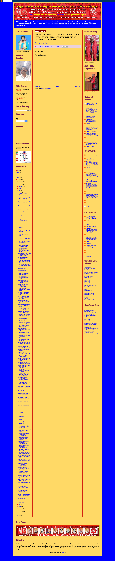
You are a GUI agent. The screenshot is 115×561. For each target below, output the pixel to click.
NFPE (87, 252)
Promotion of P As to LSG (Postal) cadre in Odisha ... (24, 343)
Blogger (63, 552)
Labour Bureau (87, 286)
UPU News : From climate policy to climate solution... (24, 415)
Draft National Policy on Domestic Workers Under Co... (24, 265)
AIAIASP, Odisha (89, 172)
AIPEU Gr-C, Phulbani (91, 133)
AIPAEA (87, 220)
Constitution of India (89, 294)
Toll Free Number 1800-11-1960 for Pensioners (24, 480)
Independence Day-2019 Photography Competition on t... (23, 434)
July (20, 190)
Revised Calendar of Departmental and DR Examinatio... (23, 468)
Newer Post (37, 86)
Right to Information (89, 293)
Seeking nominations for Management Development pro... (23, 442)
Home (57, 86)
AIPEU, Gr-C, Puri (90, 146)
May (20, 504)
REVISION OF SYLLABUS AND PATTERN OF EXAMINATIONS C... (23, 383)
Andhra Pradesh (89, 167)
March (20, 508)
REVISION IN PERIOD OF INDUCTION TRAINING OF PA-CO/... (23, 297)
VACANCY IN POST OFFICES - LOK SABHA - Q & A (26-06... (24, 241)
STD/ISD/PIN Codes (88, 276)
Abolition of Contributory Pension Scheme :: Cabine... (24, 359)
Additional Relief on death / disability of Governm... (24, 363)
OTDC (85, 291)
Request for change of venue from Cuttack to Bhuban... (23, 301)
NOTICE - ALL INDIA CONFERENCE (22, 356)
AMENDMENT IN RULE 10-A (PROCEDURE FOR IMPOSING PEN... (24, 254)
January (20, 511)
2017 (18, 515)
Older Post (77, 86)
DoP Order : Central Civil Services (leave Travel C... (23, 211)
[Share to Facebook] (66, 47)
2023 (18, 172)
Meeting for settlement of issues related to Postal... (24, 411)
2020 (18, 177)
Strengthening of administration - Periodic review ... (24, 289)
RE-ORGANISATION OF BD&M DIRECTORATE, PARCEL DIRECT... (23, 407)
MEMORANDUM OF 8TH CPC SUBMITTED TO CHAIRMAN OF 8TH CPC (92, 255)
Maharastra (88, 183)
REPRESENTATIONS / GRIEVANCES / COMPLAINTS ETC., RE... (24, 491)
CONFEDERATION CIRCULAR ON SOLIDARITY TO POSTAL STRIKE (92, 223)
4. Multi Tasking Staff (89, 314)
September (21, 186)
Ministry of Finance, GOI (90, 284)
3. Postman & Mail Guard (90, 312)
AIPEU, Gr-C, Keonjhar (91, 131)
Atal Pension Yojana (22, 270)
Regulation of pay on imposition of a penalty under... (24, 230)
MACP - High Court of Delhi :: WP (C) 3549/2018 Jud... (24, 234)
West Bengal (89, 158)
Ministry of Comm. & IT (89, 268)
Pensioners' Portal (88, 295)
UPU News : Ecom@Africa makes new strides (24, 323)
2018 (18, 514)
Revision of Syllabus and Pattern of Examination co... (24, 207)
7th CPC (86, 298)
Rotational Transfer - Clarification (23, 258)
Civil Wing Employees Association (91, 246)
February (21, 509)
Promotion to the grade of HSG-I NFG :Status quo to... (24, 261)
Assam (87, 200)
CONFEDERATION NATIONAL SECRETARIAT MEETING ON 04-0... (24, 500)
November (21, 182)
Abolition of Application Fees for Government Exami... (23, 226)
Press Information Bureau (90, 301)
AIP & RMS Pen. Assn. (91, 216)
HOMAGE (88, 203)
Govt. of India (87, 267)
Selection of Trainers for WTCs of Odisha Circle (23, 312)
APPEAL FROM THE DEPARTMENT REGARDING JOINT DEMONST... (23, 379)
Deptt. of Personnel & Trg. (90, 285)
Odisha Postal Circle (89, 271)
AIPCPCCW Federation (91, 226)
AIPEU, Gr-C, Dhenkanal (91, 103)
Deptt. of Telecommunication (91, 272)
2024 (18, 170)
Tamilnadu (88, 161)
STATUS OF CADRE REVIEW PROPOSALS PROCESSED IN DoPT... (24, 399)
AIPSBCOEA (88, 243)
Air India (86, 278)
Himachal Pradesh (90, 193)
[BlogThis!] (64, 47)
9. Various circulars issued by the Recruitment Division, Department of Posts (91, 330)
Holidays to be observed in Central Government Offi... (24, 293)
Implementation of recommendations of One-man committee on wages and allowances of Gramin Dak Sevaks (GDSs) (92, 127)
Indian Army (87, 280)
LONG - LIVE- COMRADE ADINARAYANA (23, 326)
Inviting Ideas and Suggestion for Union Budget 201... (23, 370)
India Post (86, 269)
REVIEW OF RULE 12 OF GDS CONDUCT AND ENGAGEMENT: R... (23, 245)
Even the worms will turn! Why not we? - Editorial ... (24, 460)
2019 (18, 179)
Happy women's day (90, 159)
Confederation (89, 250)
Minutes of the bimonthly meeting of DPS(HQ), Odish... (24, 305)
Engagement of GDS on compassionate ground (24, 309)
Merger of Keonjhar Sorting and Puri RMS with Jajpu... (24, 430)
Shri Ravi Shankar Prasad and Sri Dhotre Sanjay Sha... (24, 476)
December (21, 181)
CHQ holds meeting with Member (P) (23, 340)
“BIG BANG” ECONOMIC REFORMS (23, 450)
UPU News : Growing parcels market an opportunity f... (23, 472)
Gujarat (87, 202)
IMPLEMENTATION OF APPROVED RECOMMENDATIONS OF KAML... (24, 250)
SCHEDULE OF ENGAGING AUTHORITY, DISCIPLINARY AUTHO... (24, 403)
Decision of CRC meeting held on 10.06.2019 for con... (24, 315)
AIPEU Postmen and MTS (91, 234)
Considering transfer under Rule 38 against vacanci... (24, 422)
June (20, 192)
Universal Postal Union (89, 299)
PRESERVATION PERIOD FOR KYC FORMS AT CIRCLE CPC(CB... (23, 374)
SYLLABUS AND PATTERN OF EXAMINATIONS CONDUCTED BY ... (24, 388)
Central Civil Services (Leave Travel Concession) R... (23, 285)
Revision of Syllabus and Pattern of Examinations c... (24, 198)
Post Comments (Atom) (46, 88)
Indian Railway (87, 277)
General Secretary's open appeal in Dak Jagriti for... (24, 456)
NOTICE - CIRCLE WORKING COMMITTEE (24, 353)
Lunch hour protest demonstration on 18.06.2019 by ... (22, 319)
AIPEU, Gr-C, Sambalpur (91, 123)
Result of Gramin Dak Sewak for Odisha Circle (24, 347)
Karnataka (88, 208)
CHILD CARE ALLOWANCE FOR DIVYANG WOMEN (24, 238)
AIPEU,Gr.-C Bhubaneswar (92, 137)
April (20, 506)
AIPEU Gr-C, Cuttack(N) (91, 142)
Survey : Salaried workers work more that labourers (24, 366)
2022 (18, 174)
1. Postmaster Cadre (89, 308)
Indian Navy (87, 281)
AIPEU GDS (88, 228)
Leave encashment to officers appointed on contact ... (23, 281)
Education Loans (22, 268)
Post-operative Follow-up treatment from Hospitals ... (24, 483)
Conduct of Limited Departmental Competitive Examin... (23, 194)
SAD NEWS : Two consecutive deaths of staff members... (23, 273)
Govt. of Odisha (88, 290)
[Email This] (62, 47)
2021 (18, 175)
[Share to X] (65, 47)
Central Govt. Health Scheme (90, 288)
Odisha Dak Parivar (90, 191)
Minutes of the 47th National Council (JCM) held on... (24, 329)
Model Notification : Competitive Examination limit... (23, 464)
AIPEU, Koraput (89, 119)
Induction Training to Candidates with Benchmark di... (23, 438)
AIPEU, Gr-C (88, 241)
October (20, 184)
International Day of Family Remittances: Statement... (24, 336)
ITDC (85, 289)
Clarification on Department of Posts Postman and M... (23, 219)
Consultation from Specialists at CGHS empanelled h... (23, 487)
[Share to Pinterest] (67, 47)
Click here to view (41, 43)
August (20, 188)
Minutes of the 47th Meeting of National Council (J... (23, 277)
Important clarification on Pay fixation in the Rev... (24, 453)
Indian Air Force (88, 282)
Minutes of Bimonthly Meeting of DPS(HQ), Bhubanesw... (23, 426)
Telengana (88, 206)
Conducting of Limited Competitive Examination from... (23, 215)
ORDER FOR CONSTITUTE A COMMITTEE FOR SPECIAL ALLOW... (24, 395)
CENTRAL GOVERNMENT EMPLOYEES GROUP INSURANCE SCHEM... (24, 496)
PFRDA (86, 297)
